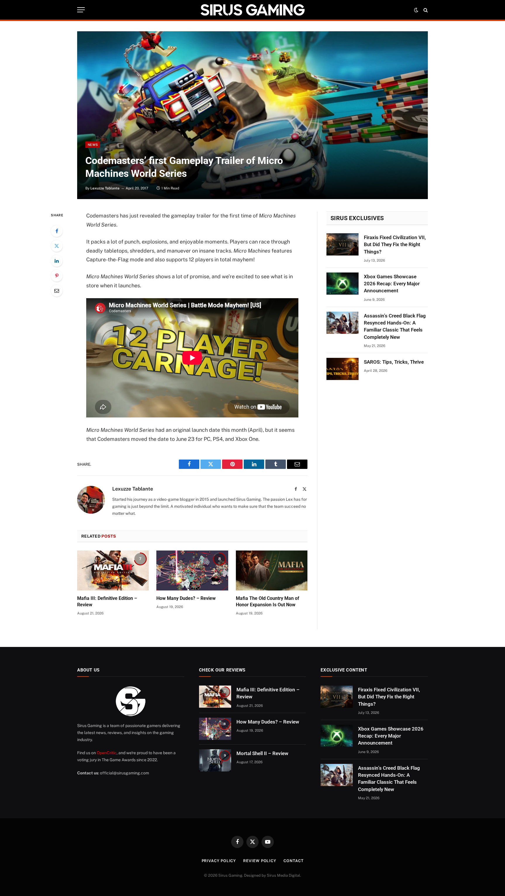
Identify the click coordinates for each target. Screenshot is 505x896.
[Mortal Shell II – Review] (215, 760)
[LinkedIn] (57, 261)
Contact (293, 861)
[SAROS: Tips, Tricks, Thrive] (342, 369)
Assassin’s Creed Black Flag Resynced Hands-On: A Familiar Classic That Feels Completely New (395, 326)
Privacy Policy (219, 861)
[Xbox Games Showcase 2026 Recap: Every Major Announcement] (342, 283)
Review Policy (259, 861)
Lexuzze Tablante (105, 188)
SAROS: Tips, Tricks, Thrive (394, 362)
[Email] (57, 290)
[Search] (425, 9)
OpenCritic (107, 752)
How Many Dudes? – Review (186, 598)
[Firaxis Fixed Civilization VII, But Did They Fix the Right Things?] (342, 244)
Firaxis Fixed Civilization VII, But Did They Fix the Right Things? (395, 244)
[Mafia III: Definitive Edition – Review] (113, 570)
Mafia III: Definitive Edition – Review (107, 601)
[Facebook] (57, 231)
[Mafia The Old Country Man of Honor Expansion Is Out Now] (271, 570)
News (93, 144)
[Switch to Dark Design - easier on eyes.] (416, 10)
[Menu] (81, 9)
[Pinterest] (57, 276)
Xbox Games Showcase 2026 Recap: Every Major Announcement (392, 284)
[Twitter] (57, 246)
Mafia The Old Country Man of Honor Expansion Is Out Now (267, 601)
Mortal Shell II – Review (262, 753)
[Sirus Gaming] (252, 10)
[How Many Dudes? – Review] (192, 570)
